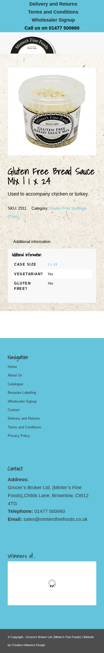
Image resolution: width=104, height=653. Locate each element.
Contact (14, 410)
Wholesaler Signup (53, 20)
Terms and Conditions (53, 12)
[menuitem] (53, 4)
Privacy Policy (19, 436)
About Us (15, 375)
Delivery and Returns (24, 418)
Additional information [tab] (31, 242)
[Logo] (43, 43)
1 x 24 (52, 264)
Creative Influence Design (28, 645)
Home (12, 367)
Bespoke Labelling (22, 393)
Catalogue (15, 384)
